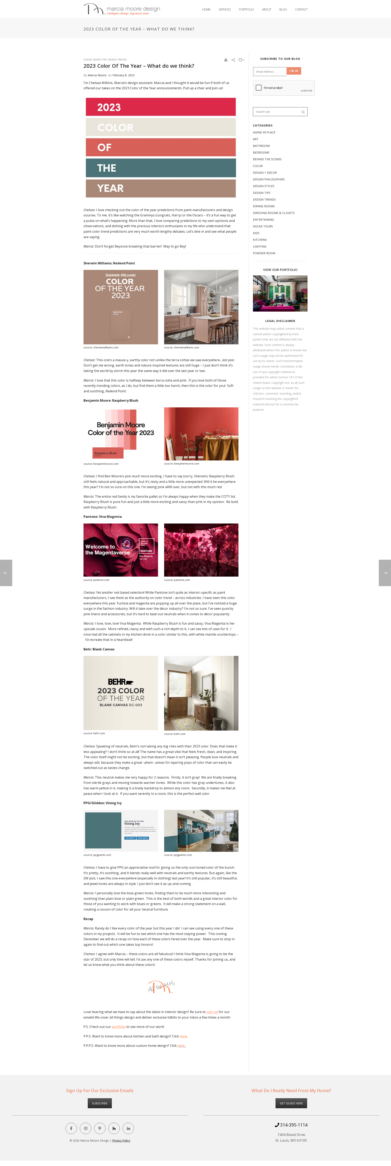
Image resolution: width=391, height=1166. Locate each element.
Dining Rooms (264, 206)
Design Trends (117, 59)
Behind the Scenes (267, 159)
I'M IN (294, 71)
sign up (212, 1012)
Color (87, 59)
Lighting (259, 246)
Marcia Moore (97, 75)
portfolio (118, 1026)
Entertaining (263, 219)
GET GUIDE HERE (291, 1103)
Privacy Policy (121, 1140)
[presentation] (284, 88)
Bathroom (261, 146)
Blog (283, 9)
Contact (301, 9)
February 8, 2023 (123, 75)
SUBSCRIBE (100, 1103)
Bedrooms (261, 152)
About (266, 9)
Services (225, 9)
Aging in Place (264, 132)
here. (184, 1036)
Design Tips (100, 59)
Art (255, 139)
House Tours (263, 226)
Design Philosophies (269, 179)
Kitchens (260, 240)
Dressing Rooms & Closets (274, 213)
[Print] (225, 59)
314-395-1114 (293, 1125)
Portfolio (246, 9)
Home (206, 9)
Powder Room (264, 253)
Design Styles (263, 186)
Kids (256, 233)
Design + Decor (265, 173)
